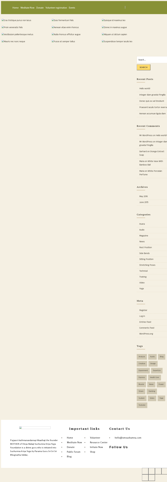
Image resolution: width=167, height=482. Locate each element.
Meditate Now (27, 7)
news (151, 384)
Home (16, 7)
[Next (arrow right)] (151, 477)
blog (161, 356)
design (153, 363)
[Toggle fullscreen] (158, 471)
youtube (142, 405)
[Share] (151, 471)
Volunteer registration (56, 7)
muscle (141, 384)
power (161, 384)
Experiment (143, 370)
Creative (142, 363)
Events (72, 7)
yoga (161, 398)
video (152, 398)
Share (141, 391)
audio (152, 356)
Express (142, 377)
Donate (40, 7)
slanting (152, 391)
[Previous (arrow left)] (145, 477)
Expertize (157, 370)
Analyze (142, 356)
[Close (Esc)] (145, 471)
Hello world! (161, 135)
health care (154, 377)
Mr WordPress (146, 135)
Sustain (142, 398)
